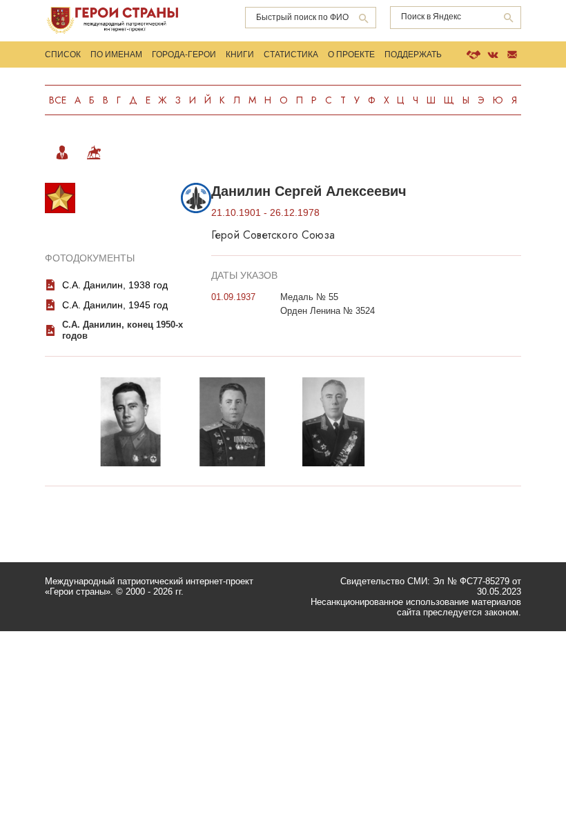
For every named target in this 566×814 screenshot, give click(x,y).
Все (57, 100)
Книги (240, 54)
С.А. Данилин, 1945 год (115, 304)
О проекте (351, 54)
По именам (116, 54)
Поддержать (413, 54)
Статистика (291, 54)
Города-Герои (184, 54)
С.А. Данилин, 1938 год (115, 284)
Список (63, 54)
